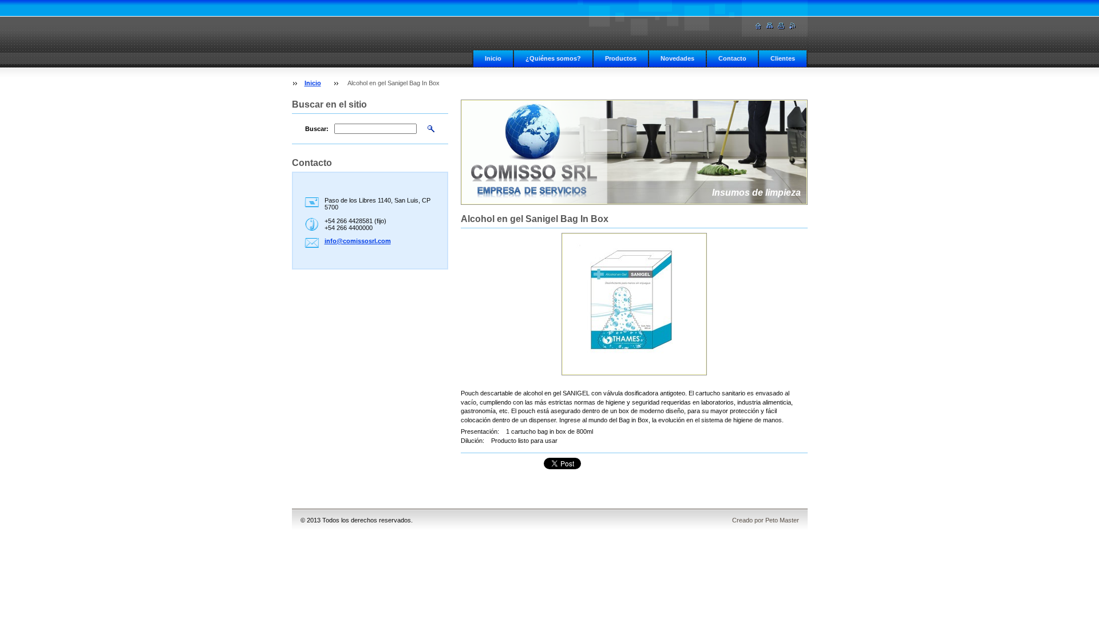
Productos (621, 58)
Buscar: (317, 128)
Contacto (732, 58)
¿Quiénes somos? (553, 58)
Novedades (677, 58)
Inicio (493, 58)
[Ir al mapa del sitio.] (769, 26)
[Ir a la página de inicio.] (758, 26)
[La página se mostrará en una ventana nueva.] (634, 304)
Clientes (782, 58)
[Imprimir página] (781, 26)
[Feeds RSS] (792, 26)
